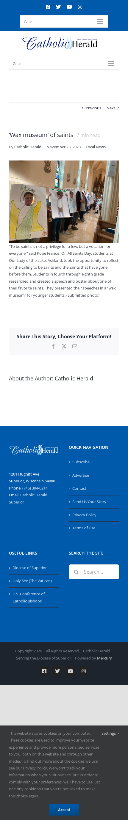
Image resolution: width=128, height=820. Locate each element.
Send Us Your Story (89, 501)
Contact (79, 488)
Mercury (104, 658)
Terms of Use (83, 528)
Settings (109, 733)
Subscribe (81, 462)
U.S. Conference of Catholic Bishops (29, 597)
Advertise (80, 475)
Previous (93, 108)
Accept (64, 809)
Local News (96, 146)
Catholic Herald (27, 146)
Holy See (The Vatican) (32, 580)
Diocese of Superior (30, 567)
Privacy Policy (84, 514)
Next (111, 108)
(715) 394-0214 (35, 488)
